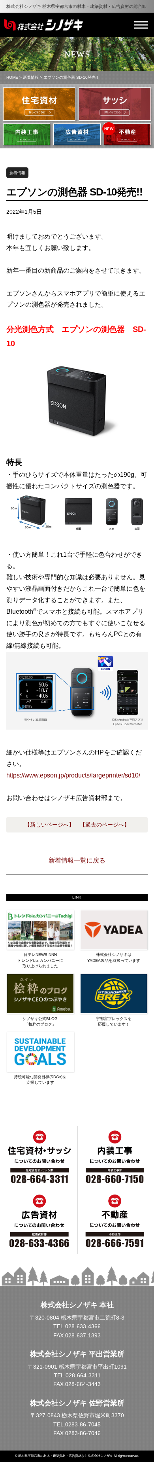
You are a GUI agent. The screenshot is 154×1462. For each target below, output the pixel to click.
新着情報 (31, 77)
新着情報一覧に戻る (77, 860)
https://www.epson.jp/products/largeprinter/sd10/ (73, 775)
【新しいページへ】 (49, 824)
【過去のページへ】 (105, 824)
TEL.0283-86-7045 (77, 1424)
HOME (12, 77)
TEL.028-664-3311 (77, 1375)
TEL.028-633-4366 (77, 1326)
